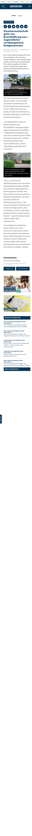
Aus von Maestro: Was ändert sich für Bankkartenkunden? (15, 355)
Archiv (9, 1)
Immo (22, 1)
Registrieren (22, 268)
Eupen (20, 15)
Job (27, 1)
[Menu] (3, 6)
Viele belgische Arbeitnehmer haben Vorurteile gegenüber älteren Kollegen (15, 326)
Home (14, 15)
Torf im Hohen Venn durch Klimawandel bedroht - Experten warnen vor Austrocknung (16, 345)
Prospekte (15, 1)
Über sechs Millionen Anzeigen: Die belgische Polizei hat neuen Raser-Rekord (17, 335)
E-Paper (3, 1)
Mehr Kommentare (12, 369)
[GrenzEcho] (16, 6)
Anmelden (9, 268)
